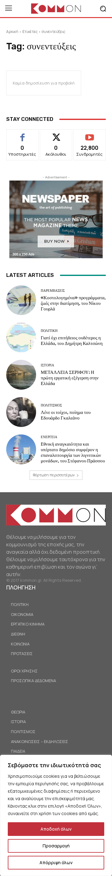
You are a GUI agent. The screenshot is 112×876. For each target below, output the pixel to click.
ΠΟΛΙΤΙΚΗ (49, 331)
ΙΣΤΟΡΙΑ (47, 365)
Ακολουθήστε (56, 134)
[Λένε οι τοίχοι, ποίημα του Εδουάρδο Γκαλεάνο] (21, 412)
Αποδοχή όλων (56, 829)
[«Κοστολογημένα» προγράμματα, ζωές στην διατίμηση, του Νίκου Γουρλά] (21, 300)
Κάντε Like (22, 134)
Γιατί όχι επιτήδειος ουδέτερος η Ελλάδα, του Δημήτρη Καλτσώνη (72, 340)
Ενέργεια (49, 437)
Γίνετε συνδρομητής (89, 136)
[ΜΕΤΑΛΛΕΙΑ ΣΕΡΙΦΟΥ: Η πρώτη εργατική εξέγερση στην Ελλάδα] (21, 375)
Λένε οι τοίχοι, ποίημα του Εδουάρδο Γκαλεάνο (66, 415)
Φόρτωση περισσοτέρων (54, 475)
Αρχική (12, 31)
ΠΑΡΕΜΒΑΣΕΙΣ (53, 290)
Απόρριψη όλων (56, 862)
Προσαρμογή (56, 846)
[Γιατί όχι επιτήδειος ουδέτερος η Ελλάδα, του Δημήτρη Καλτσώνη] (21, 337)
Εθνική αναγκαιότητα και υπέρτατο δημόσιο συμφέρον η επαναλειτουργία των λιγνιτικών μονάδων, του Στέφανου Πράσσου (73, 452)
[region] (56, 815)
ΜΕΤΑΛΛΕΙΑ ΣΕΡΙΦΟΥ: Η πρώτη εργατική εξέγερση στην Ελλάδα (70, 377)
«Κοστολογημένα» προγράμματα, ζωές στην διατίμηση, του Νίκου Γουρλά (73, 303)
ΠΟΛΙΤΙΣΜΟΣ (51, 405)
